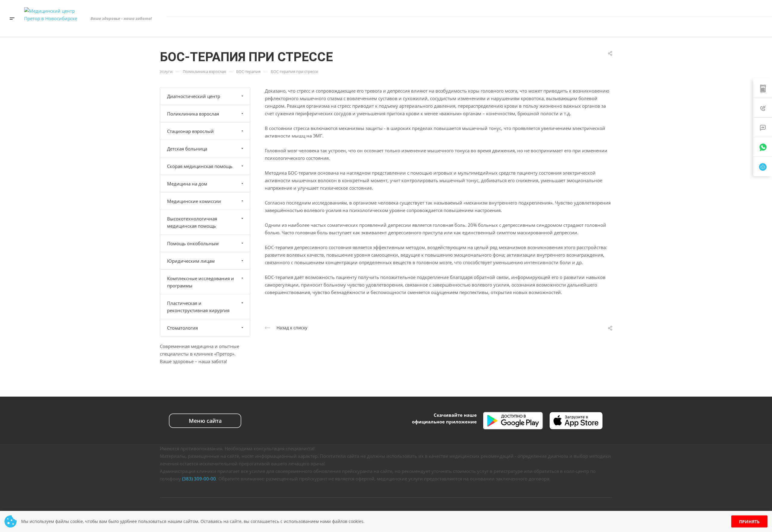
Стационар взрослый (190, 131)
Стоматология (182, 328)
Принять (749, 521)
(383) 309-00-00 (199, 479)
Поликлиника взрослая (193, 114)
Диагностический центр (193, 96)
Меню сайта (205, 420)
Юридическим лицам (191, 261)
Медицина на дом (187, 184)
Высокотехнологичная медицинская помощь (192, 222)
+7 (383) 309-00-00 (700, 8)
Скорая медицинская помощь (200, 166)
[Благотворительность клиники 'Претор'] (683, 27)
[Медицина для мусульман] (701, 27)
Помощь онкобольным (193, 243)
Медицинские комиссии (194, 201)
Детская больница (187, 149)
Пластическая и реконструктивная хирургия (198, 306)
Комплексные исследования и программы (200, 282)
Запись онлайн (739, 27)
